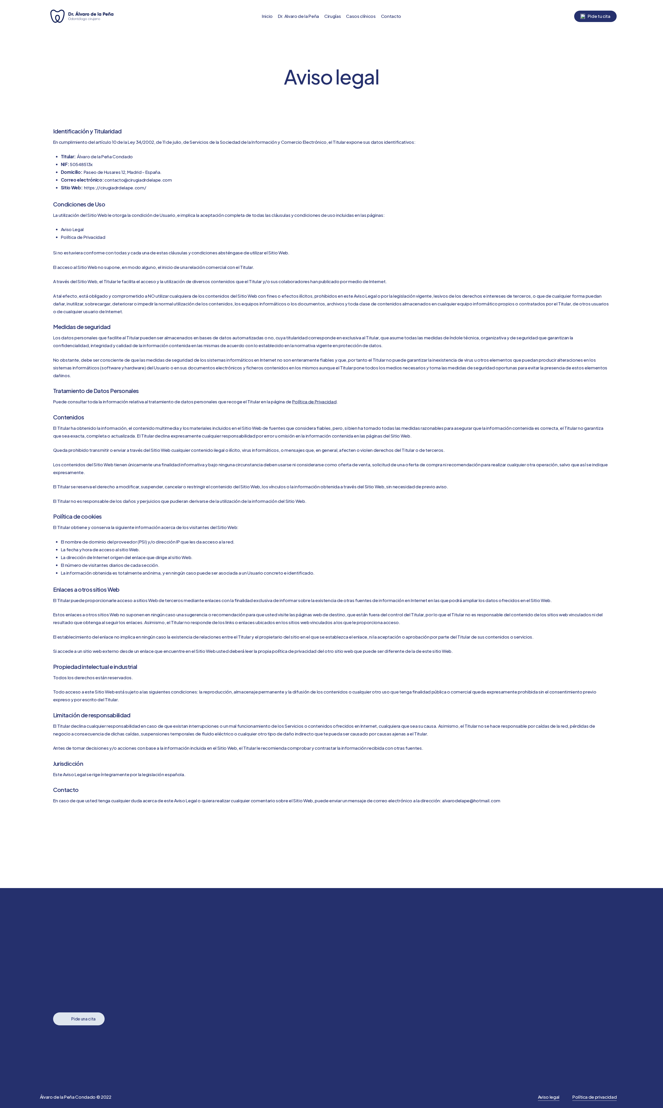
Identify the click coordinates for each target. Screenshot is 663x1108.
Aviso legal (548, 1097)
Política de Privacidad (83, 237)
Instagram (435, 1021)
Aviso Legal (72, 229)
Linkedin (432, 1005)
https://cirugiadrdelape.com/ (115, 187)
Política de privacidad (594, 1097)
